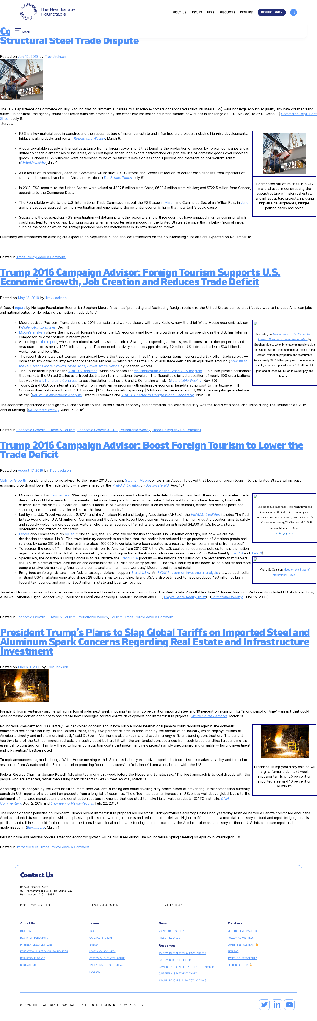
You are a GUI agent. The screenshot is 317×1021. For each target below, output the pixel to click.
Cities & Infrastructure (107, 958)
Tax (91, 931)
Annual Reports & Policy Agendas (182, 980)
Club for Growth (13, 480)
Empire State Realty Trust (185, 597)
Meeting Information (242, 931)
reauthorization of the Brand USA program (168, 371)
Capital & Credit (101, 937)
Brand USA (129, 558)
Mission (25, 931)
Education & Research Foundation (44, 951)
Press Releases (169, 937)
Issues (196, 12)
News (210, 12)
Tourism (116, 617)
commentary (60, 495)
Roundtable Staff (32, 958)
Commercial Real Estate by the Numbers (186, 966)
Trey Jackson (55, 56)
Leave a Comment (51, 257)
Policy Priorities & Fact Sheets (182, 953)
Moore (24, 534)
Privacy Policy (131, 1005)
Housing (94, 971)
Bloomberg (36, 827)
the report (49, 342)
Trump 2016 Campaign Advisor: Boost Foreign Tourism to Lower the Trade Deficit (151, 450)
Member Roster (238, 964)
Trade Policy (26, 257)
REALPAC (233, 951)
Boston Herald (157, 485)
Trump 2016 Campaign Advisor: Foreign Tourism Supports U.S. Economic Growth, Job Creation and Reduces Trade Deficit (140, 277)
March (169, 202)
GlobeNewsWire (33, 163)
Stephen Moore (137, 480)
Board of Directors (34, 937)
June (244, 202)
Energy (94, 944)
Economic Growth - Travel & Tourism (45, 430)
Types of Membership (242, 958)
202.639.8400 (40, 905)
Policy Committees (241, 937)
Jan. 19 (237, 553)
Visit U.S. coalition (82, 371)
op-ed (69, 534)
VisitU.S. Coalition (126, 485)
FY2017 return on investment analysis (187, 572)
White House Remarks (209, 716)
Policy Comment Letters (175, 959)
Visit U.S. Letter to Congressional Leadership (157, 395)
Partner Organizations (36, 944)
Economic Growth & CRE (97, 430)
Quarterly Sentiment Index (177, 973)
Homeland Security (102, 951)
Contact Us (28, 964)
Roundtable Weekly (185, 380)
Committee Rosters (241, 944)
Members (246, 12)
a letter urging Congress (58, 380)
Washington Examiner (37, 327)
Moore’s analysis (32, 332)
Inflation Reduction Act (107, 964)
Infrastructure (27, 847)
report (20, 307)
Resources (227, 12)
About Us (179, 12)
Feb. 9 (257, 553)
